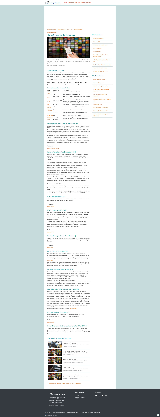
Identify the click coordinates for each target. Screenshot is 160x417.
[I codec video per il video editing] (55, 360)
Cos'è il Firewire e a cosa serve (99, 80)
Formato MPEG (50, 206)
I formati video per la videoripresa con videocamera (74, 351)
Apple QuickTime (49, 94)
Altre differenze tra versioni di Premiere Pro (101, 60)
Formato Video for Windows (53, 148)
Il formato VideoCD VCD (98, 38)
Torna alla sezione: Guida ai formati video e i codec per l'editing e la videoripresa (64, 383)
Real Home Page (73, 308)
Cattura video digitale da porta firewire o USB (101, 100)
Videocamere (71, 2)
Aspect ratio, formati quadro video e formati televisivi (101, 90)
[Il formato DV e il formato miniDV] (55, 344)
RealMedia (49, 113)
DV (48, 104)
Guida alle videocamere (98, 83)
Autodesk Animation (49, 110)
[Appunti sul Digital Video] (53, 2)
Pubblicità (77, 399)
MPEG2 (48, 101)
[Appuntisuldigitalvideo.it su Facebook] (99, 396)
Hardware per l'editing (86, 2)
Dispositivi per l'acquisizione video (100, 71)
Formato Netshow (51, 322)
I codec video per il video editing (69, 359)
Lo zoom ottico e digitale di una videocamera (100, 95)
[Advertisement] (84, 18)
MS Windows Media (50, 118)
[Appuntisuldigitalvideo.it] (96, 396)
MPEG (48, 97)
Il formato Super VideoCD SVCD (100, 45)
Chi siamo (77, 395)
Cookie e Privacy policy (80, 397)
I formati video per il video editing (100, 107)
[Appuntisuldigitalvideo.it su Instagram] (106, 396)
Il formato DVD (96, 42)
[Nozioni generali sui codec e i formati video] (55, 376)
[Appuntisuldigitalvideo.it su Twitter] (102, 396)
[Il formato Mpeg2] (55, 368)
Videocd (70, 98)
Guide (65, 2)
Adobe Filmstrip (49, 106)
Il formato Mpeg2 (66, 367)
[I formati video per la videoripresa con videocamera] (55, 352)
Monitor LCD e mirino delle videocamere (102, 65)
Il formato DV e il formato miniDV (70, 343)
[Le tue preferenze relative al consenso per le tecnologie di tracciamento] (158, 415)
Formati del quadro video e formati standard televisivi (100, 55)
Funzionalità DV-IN (97, 48)
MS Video (49, 92)
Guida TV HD (77, 2)
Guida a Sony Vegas (97, 104)
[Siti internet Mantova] (51, 415)
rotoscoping (50, 260)
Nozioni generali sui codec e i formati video (72, 375)
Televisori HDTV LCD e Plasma (100, 68)
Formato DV (50, 247)
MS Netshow (50, 115)
